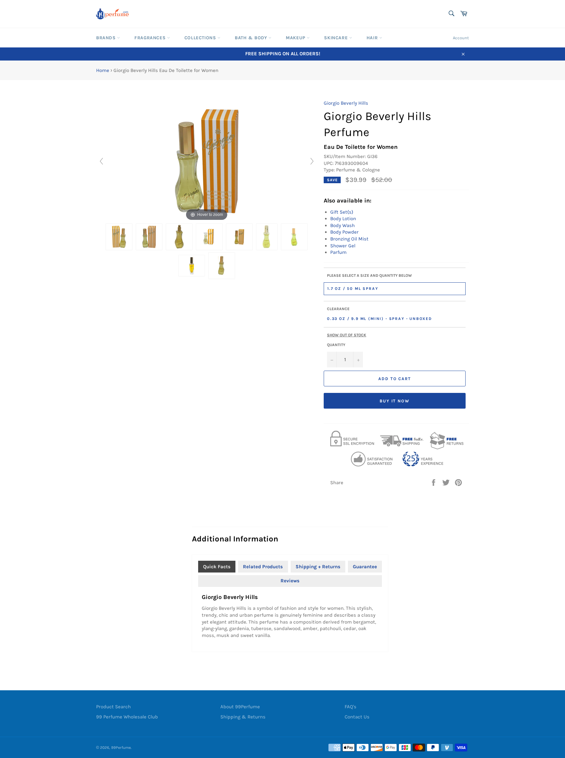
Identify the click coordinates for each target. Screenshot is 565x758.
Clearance (338, 309)
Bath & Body (251, 38)
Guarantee (365, 567)
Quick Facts (217, 567)
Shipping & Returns (242, 717)
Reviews (290, 581)
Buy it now (395, 400)
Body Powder (344, 232)
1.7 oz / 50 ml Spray (352, 288)
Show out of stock (346, 335)
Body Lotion (343, 218)
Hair (373, 38)
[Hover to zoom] (207, 161)
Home (102, 70)
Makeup (296, 38)
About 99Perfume (240, 707)
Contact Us (357, 717)
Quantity (336, 345)
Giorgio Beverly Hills (346, 103)
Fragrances (150, 38)
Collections (200, 38)
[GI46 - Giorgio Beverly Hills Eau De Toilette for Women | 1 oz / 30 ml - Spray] (239, 237)
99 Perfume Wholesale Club (127, 717)
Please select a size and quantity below (369, 275)
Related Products (263, 567)
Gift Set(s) (341, 212)
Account (461, 37)
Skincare (336, 38)
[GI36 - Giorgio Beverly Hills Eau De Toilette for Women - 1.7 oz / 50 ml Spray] (149, 237)
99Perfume (121, 747)
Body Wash (342, 225)
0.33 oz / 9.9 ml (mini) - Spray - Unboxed (379, 318)
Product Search (113, 707)
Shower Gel (342, 246)
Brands (106, 38)
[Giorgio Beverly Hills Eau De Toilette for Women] (222, 266)
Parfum (338, 252)
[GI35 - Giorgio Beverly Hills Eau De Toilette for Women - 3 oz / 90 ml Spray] (119, 237)
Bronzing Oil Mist (349, 239)
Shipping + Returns (318, 567)
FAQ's (350, 707)
